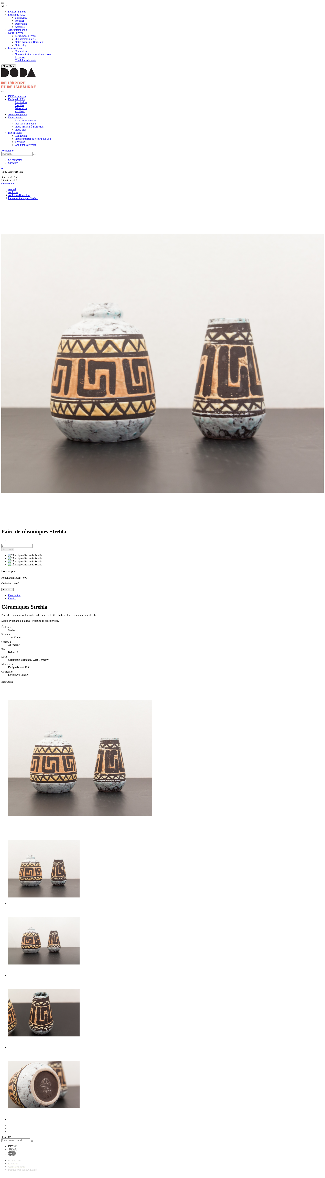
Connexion (21, 51)
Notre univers (15, 32)
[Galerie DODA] (18, 87)
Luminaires (21, 17)
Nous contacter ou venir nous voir (33, 54)
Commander (8, 183)
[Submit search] (34, 154)
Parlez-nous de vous (25, 35)
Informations (15, 48)
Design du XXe (16, 14)
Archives (20, 26)
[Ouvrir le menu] (2, 91)
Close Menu (8, 66)
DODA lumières (17, 11)
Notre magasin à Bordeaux (29, 42)
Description (14, 595)
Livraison (20, 57)
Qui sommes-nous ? (25, 38)
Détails (12, 598)
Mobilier (19, 20)
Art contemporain (17, 29)
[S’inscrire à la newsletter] (32, 1141)
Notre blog (20, 45)
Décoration (21, 23)
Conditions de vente (25, 60)
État (3, 681)
